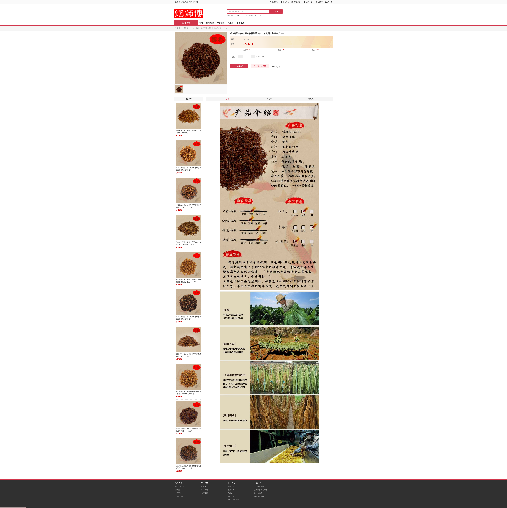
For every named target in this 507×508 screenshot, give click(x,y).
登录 (191, 2)
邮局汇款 (231, 490)
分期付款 (231, 486)
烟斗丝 (245, 16)
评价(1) (269, 99)
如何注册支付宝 (233, 500)
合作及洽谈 (179, 496)
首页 (201, 23)
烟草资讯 (240, 23)
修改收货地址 (259, 493)
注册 (195, 2)
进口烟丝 (258, 16)
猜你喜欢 (311, 99)
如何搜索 (204, 493)
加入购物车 (261, 66)
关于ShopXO (179, 486)
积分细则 (204, 490)
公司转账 (231, 496)
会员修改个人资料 (260, 490)
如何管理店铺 (259, 496)
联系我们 (178, 490)
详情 (227, 99)
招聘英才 (178, 493)
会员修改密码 (259, 486)
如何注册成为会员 (207, 486)
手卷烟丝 (238, 16)
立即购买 (239, 66)
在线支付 (231, 493)
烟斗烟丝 (230, 16)
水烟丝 (251, 16)
